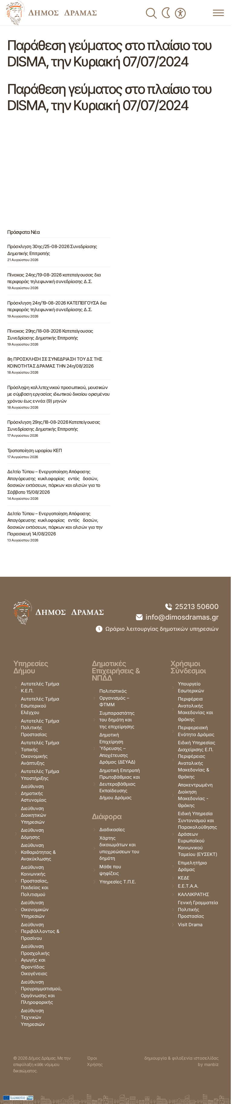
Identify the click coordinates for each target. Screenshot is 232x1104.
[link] (51, 12)
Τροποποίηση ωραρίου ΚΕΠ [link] (34, 450)
